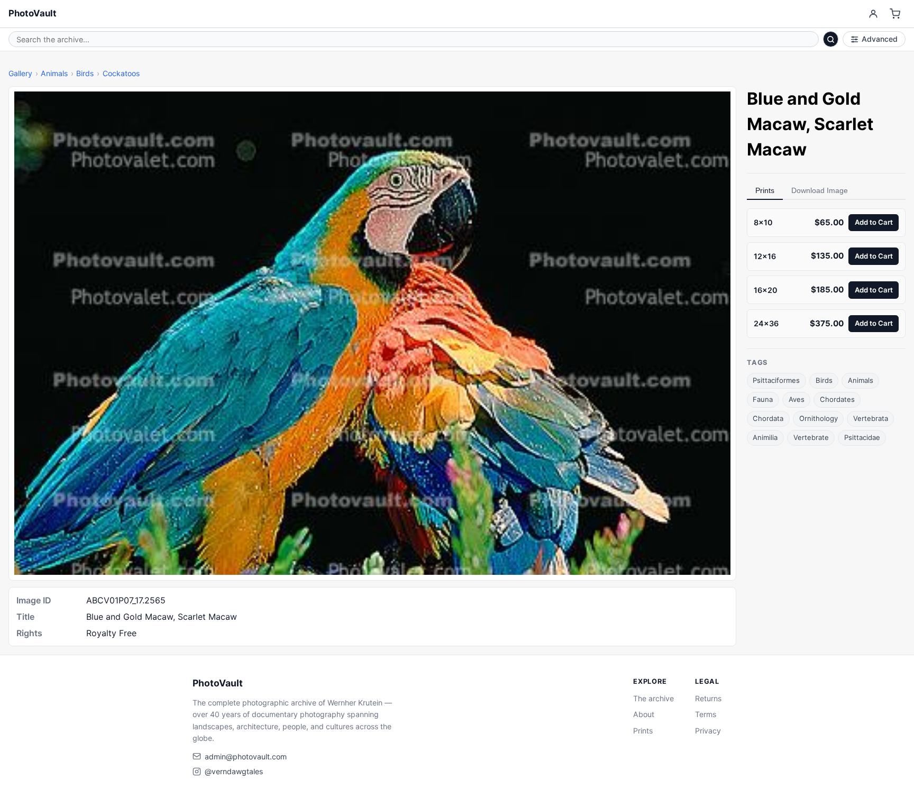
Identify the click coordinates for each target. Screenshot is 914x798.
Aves (797, 399)
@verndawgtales (234, 771)
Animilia (765, 437)
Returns (708, 698)
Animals (54, 73)
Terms (705, 714)
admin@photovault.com (246, 756)
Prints (764, 190)
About (643, 714)
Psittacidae (862, 437)
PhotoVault (32, 13)
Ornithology (818, 418)
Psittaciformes (776, 380)
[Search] (831, 39)
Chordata (768, 418)
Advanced (880, 38)
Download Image (819, 190)
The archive (653, 698)
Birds (85, 73)
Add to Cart (874, 222)
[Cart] (895, 14)
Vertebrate (811, 437)
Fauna (763, 399)
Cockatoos (121, 73)
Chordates (837, 399)
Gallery (20, 73)
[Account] (873, 14)
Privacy (708, 730)
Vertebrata (870, 418)
